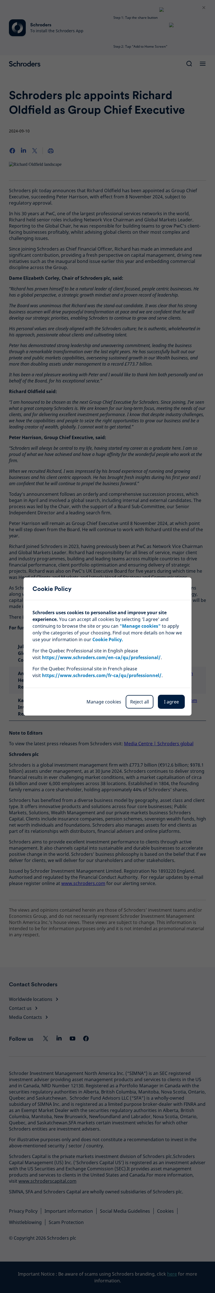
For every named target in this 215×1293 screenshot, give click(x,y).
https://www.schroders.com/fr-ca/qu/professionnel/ (102, 675)
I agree (171, 702)
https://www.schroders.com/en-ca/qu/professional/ (101, 657)
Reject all (139, 702)
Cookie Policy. (107, 639)
